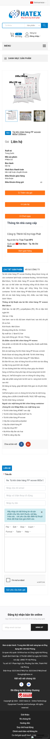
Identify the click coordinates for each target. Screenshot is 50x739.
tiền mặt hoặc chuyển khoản (16, 172)
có (41, 182)
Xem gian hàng (25, 251)
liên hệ (7, 166)
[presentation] (8, 527)
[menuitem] (8, 527)
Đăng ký (39, 627)
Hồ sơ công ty (32, 269)
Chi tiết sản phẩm (12, 269)
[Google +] (28, 444)
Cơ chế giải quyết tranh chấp (24, 735)
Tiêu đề (8, 474)
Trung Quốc (9, 153)
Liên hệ (26, 204)
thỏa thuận (9, 178)
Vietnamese (39, 2)
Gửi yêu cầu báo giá (15, 589)
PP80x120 (9, 159)
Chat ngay (26, 216)
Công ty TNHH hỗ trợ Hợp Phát (24, 233)
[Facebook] (21, 444)
